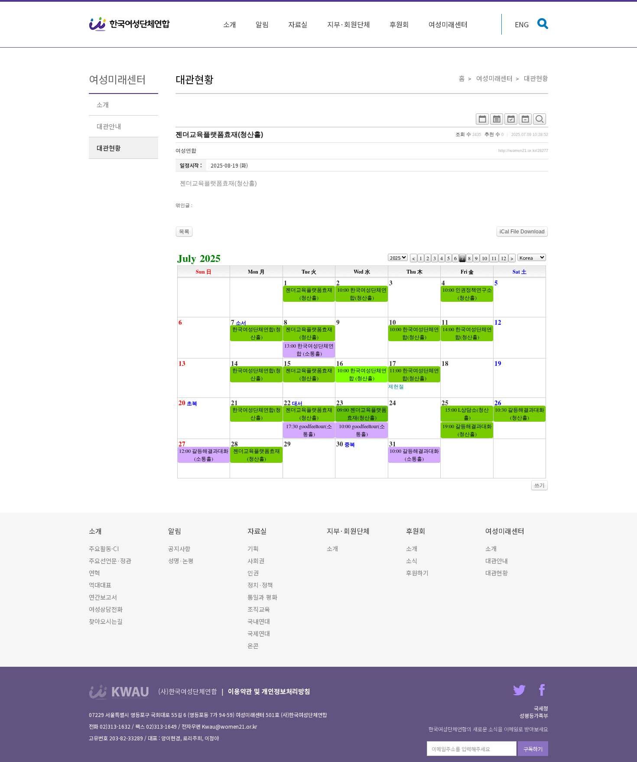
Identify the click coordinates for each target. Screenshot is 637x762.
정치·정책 (260, 585)
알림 (262, 24)
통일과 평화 (262, 597)
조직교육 (258, 609)
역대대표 (100, 585)
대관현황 (109, 147)
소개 (229, 24)
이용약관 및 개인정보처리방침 (269, 691)
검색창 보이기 (542, 23)
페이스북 (542, 690)
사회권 (255, 560)
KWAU (119, 692)
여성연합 (186, 151)
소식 (411, 560)
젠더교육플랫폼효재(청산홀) (219, 134)
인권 (253, 572)
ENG (522, 24)
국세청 (541, 708)
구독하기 (533, 748)
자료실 (298, 24)
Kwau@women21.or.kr (229, 726)
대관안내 (109, 126)
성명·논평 (181, 560)
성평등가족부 (534, 715)
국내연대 (258, 621)
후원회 (399, 24)
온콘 (253, 645)
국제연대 (258, 633)
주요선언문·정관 (110, 560)
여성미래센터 (448, 24)
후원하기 (417, 572)
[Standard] (482, 121)
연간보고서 (103, 597)
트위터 (519, 690)
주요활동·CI (104, 548)
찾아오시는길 (106, 621)
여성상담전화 (106, 609)
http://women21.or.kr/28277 (523, 151)
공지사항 (179, 548)
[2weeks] (510, 121)
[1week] (525, 121)
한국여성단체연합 (129, 24)
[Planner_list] (496, 121)
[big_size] (539, 121)
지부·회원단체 (348, 24)
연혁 (94, 572)
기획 (253, 548)
